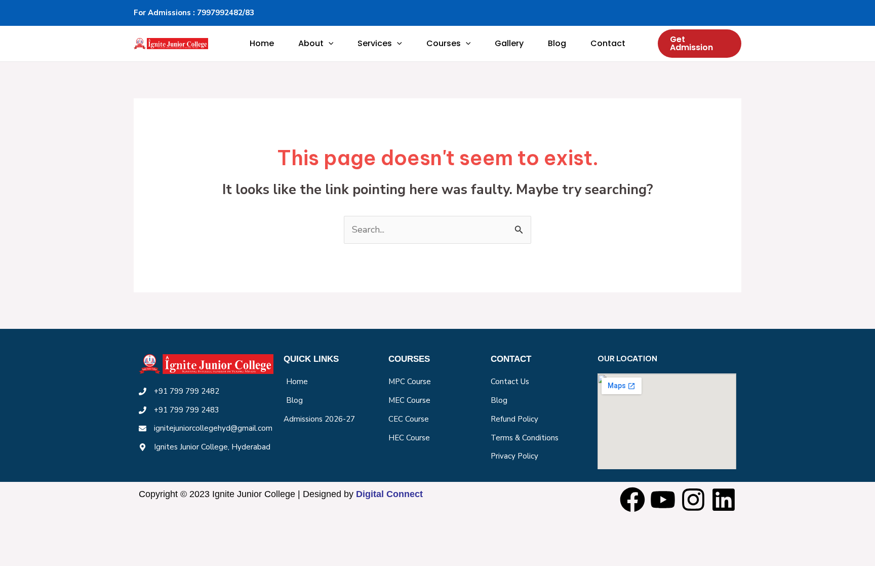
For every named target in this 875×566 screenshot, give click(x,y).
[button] (329, 43)
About (311, 43)
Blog (557, 43)
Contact (607, 43)
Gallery (509, 43)
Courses (443, 43)
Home (262, 43)
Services (374, 43)
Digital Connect (389, 494)
